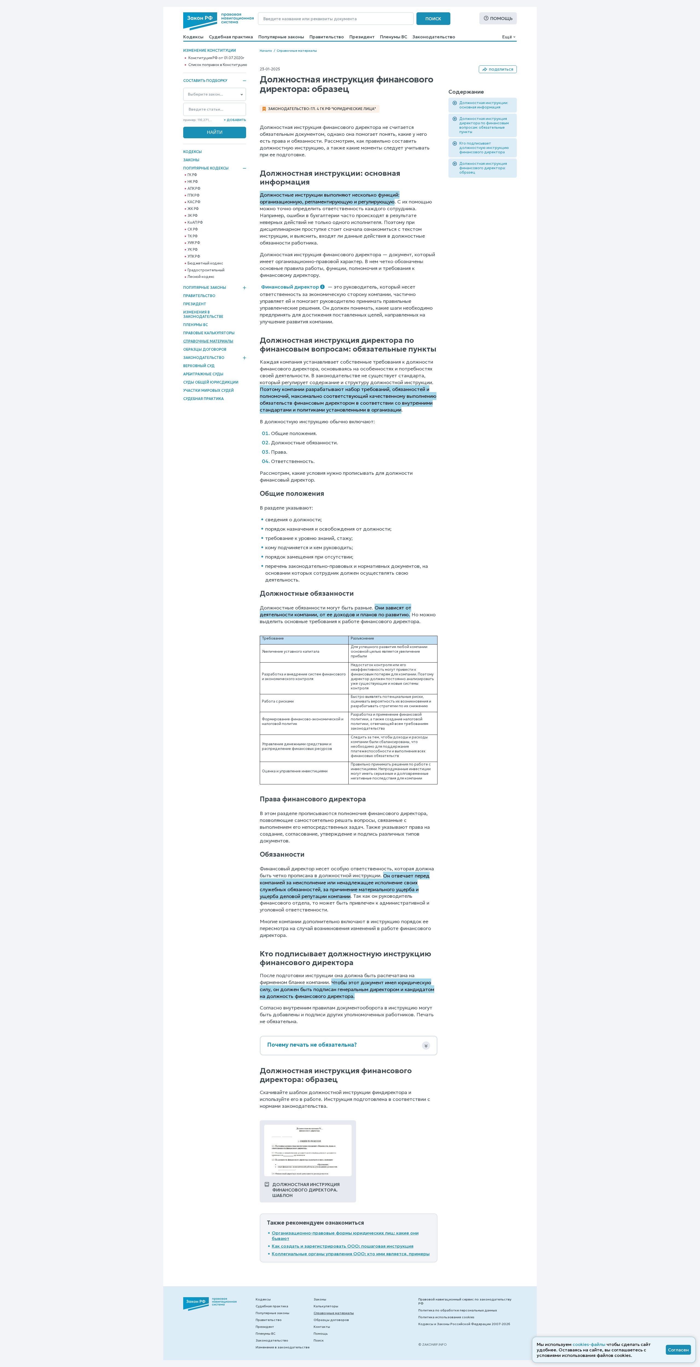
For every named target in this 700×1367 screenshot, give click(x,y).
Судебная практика (231, 36)
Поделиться (501, 69)
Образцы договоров (204, 349)
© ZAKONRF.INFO (432, 1344)
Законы (191, 160)
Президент (362, 36)
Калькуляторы (326, 1306)
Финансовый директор (290, 287)
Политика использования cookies (446, 1317)
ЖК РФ (193, 209)
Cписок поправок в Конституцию (217, 65)
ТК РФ (193, 236)
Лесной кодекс (201, 277)
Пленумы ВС (393, 36)
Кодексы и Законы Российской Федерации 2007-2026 (464, 1324)
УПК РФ (194, 256)
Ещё (507, 36)
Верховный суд (199, 366)
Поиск (433, 18)
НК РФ (193, 182)
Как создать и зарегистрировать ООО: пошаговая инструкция (342, 1246)
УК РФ (193, 250)
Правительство (327, 36)
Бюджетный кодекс (205, 263)
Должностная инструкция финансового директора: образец (483, 168)
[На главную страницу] (218, 21)
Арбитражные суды (203, 374)
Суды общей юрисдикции (210, 382)
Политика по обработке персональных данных (457, 1310)
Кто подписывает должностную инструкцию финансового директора (484, 147)
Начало (266, 50)
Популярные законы (281, 36)
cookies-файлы (589, 1344)
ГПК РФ (194, 195)
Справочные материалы (208, 341)
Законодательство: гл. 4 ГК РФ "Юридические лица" (322, 109)
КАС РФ (194, 202)
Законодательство (434, 36)
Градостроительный (206, 270)
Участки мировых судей (208, 390)
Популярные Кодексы (206, 168)
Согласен (678, 1349)
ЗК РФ (193, 216)
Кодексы (193, 36)
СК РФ (193, 229)
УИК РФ (194, 243)
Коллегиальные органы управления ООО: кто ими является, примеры (351, 1253)
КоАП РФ (195, 222)
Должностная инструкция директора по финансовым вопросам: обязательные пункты (484, 125)
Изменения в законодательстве (203, 314)
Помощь (501, 18)
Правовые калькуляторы (209, 333)
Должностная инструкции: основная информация (483, 105)
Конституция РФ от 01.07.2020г (216, 58)
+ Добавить (235, 120)
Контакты (322, 1327)
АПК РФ (194, 188)
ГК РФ (192, 175)
